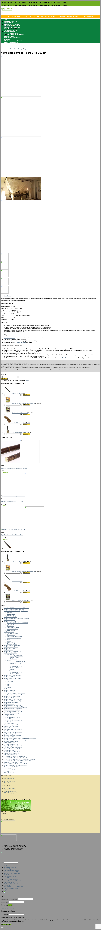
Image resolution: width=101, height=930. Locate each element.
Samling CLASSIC (14, 657)
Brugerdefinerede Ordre (11, 21)
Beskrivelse (7, 296)
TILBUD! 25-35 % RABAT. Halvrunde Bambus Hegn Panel (19, 759)
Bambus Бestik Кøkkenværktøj (12, 700)
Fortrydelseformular (9, 788)
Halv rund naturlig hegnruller (14, 636)
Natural (9, 641)
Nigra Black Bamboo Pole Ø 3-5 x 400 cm (12, 535)
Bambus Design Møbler (10, 617)
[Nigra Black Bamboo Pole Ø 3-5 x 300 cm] (8, 548)
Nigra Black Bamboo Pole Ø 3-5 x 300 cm (12, 501)
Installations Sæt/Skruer (13, 717)
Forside (6, 19)
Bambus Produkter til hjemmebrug (13, 675)
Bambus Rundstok (9, 688)
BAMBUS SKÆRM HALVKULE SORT (17, 623)
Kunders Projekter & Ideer (11, 24)
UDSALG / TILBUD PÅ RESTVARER (14, 40)
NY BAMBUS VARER (9, 742)
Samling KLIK (13, 659)
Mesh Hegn (10, 719)
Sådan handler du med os (10, 789)
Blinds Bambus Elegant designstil (13, 708)
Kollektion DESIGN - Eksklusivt (18, 662)
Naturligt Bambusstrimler (11, 741)
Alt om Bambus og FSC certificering (14, 34)
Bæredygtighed (8, 22)
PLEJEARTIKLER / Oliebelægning (13, 747)
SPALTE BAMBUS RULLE (11, 754)
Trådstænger (10, 723)
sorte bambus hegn (20, 342)
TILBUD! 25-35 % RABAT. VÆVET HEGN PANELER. (18, 760)
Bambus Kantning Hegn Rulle (12, 645)
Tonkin (9, 687)
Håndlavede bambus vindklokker (13, 729)
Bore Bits (9, 768)
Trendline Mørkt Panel (13, 627)
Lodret (9, 665)
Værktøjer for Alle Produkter (11, 766)
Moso (8, 683)
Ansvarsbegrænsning (9, 779)
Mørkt (9, 639)
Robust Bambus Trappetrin (11, 753)
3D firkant (10, 612)
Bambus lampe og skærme (11, 647)
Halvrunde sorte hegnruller (14, 638)
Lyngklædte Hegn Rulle (10, 734)
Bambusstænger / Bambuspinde (12, 705)
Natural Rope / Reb (9, 737)
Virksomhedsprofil (9, 782)
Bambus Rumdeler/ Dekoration (12, 677)
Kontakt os (7, 39)
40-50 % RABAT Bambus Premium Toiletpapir (16, 608)
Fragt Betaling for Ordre (11, 30)
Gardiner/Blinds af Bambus (11, 726)
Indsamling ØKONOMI (16, 656)
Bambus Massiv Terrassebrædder (16, 693)
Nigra (25, 49)
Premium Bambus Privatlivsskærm (13, 748)
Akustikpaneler (11, 614)
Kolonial (9, 660)
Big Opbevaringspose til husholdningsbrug (15, 707)
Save (8, 771)
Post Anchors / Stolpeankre (14, 720)
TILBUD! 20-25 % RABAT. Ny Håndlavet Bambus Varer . (19, 757)
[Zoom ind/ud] (2, 927)
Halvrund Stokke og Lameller (11, 728)
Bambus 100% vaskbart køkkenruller (14, 609)
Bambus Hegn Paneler (10, 621)
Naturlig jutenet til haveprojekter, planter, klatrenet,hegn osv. (20, 738)
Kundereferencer (9, 36)
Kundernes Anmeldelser (11, 42)
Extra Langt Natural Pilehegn (11, 713)
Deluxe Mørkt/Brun (12, 633)
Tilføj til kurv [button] (4, 472)
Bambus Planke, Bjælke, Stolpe (12, 651)
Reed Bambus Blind (9, 750)
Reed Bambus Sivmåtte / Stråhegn (13, 751)
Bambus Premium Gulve (10, 653)
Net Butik (6, 28)
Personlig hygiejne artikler (11, 744)
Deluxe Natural (11, 635)
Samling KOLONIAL (15, 663)
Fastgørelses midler (9, 714)
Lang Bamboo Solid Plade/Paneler (13, 732)
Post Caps (9, 722)
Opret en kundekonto (6, 924)
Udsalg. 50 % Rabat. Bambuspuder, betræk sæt (16, 763)
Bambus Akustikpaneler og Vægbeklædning (16, 611)
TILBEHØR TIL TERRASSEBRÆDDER (14, 756)
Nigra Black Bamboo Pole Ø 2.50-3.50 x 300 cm (14, 468)
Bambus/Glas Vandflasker (11, 702)
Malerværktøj (11, 769)
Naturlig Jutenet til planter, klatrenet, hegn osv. (16, 740)
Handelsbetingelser (9, 778)
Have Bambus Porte (9, 731)
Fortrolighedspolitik (9, 781)
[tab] (52, 296)
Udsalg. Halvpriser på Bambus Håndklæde (15, 765)
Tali (8, 686)
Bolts (8, 716)
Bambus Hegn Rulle (9, 632)
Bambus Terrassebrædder (11, 691)
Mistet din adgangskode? (7, 908)
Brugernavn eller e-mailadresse (9, 899)
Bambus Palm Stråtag (10, 648)
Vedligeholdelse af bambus (12, 37)
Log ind (10, 905)
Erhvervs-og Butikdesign (11, 33)
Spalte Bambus (11, 642)
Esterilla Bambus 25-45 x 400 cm (13, 711)
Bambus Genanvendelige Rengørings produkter (16, 618)
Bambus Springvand (9, 690)
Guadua (9, 680)
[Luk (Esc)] (1, 927)
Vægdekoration (11, 615)
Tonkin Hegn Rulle (12, 644)
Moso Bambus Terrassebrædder (12, 735)
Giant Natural (10, 626)
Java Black (10, 681)
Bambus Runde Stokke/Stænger (14, 49)
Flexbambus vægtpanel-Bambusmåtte (14, 725)
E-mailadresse (5, 914)
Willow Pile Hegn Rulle (10, 772)
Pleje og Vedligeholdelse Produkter (13, 745)
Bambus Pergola (8, 650)
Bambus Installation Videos (12, 25)
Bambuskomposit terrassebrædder (16, 694)
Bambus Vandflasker (9, 697)
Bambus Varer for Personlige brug (13, 699)
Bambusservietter (9, 704)
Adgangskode (5, 902)
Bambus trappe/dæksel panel (12, 696)
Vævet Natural (11, 630)
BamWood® (10, 654)
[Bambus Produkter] (6, 9)
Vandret (9, 671)
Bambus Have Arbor (9, 620)
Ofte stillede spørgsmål (10, 792)
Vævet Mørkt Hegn (12, 629)
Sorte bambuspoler (9, 338)
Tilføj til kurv (4, 378)
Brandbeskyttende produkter (12, 710)
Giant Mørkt (10, 624)
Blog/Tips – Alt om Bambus (12, 27)
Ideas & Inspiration (9, 31)
